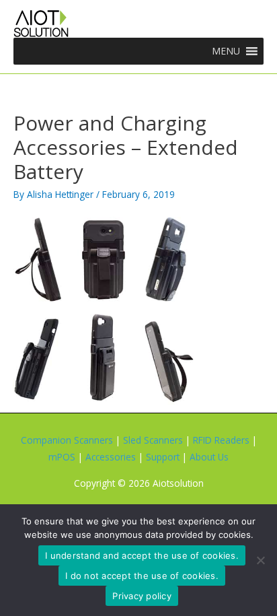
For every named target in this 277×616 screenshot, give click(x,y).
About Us (209, 456)
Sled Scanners (153, 440)
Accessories (110, 456)
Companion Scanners (67, 440)
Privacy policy (141, 595)
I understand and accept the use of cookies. (142, 555)
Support (163, 456)
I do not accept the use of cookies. (142, 575)
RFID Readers (221, 440)
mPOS (61, 456)
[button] (226, 51)
